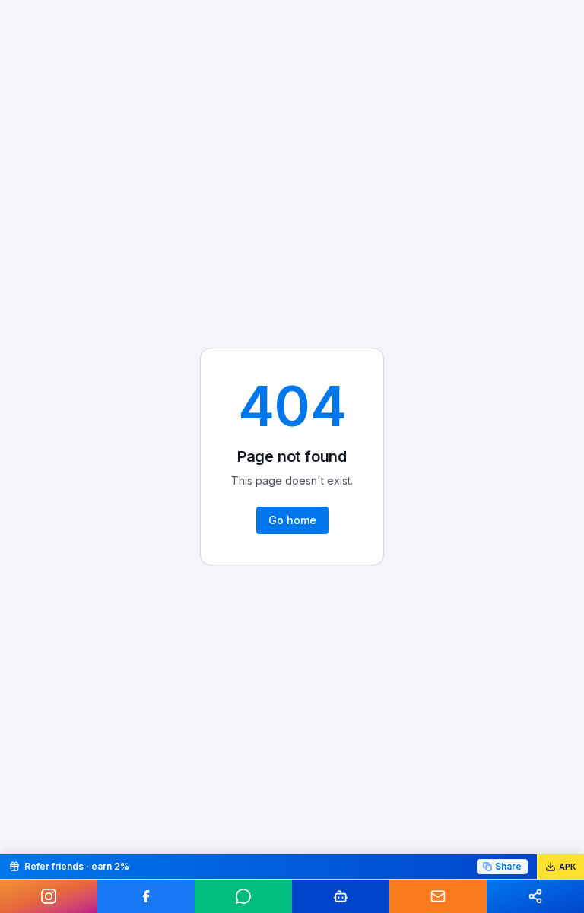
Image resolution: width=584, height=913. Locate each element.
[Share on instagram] (48, 896)
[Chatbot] (340, 896)
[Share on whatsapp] (243, 896)
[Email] (438, 896)
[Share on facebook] (146, 896)
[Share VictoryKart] (535, 896)
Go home (292, 520)
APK (567, 866)
